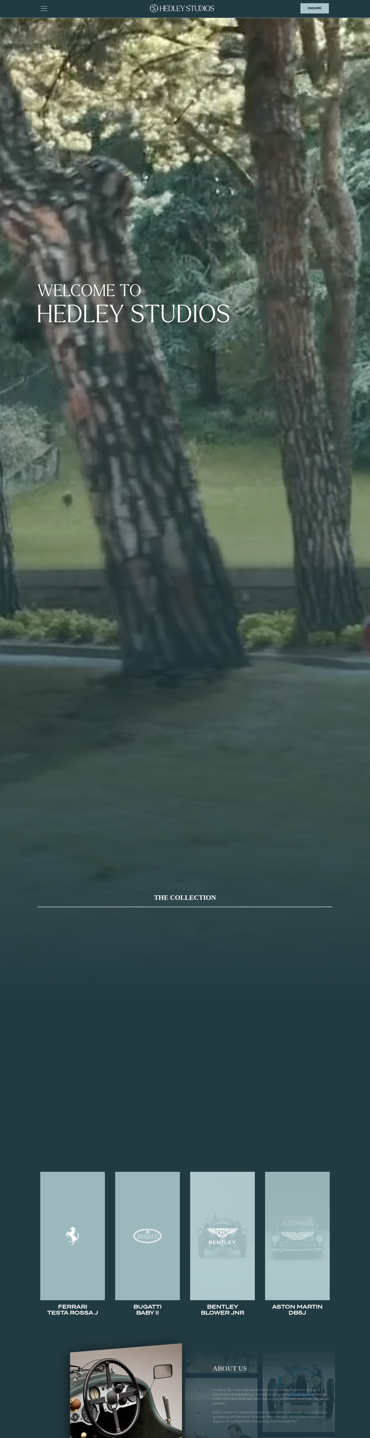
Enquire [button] (314, 8)
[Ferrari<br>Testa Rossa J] (72, 1236)
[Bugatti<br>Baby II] (147, 1236)
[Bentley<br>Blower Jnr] (222, 1236)
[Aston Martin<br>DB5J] (297, 1236)
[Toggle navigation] (44, 8)
